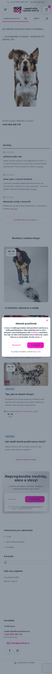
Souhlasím (35, 345)
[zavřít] (47, 320)
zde (39, 351)
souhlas (34, 332)
